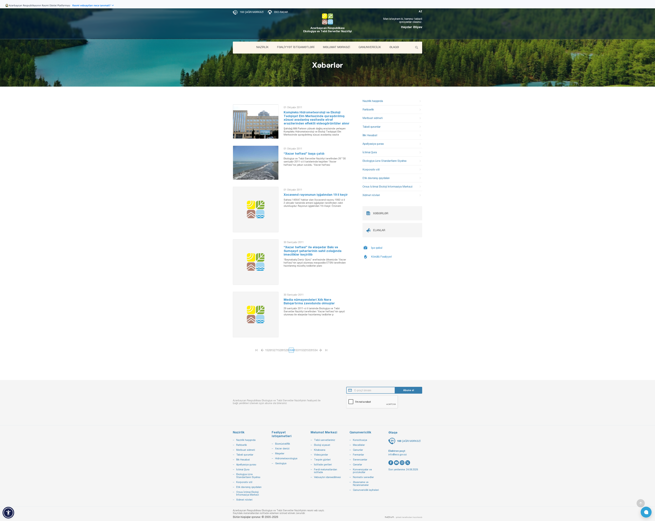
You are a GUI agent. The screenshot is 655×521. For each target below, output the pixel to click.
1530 (291, 350)
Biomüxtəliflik (282, 443)
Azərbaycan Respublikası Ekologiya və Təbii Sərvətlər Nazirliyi (327, 29)
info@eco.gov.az (397, 454)
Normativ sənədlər (363, 477)
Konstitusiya (360, 440)
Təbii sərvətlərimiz (324, 440)
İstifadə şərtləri (323, 464)
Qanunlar (358, 450)
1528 (279, 350)
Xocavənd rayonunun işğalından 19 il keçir (316, 194)
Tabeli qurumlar (371, 126)
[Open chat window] (646, 512)
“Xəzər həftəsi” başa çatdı (304, 153)
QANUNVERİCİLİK (370, 47)
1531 (297, 350)
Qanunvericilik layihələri (366, 490)
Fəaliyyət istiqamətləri (282, 434)
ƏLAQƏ (394, 47)
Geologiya (280, 463)
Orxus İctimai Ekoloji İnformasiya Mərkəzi (387, 186)
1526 (268, 350)
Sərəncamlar (360, 459)
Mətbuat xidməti (372, 118)
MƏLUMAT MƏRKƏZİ (336, 47)
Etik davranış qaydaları (376, 178)
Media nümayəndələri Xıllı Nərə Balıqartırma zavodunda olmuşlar (309, 301)
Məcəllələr (359, 445)
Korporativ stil (371, 169)
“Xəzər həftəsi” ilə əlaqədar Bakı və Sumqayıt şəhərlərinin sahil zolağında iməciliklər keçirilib (312, 250)
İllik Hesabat (369, 135)
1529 (285, 350)
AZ (420, 11)
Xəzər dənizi (282, 448)
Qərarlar (357, 464)
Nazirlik (238, 432)
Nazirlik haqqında (372, 100)
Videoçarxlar (321, 454)
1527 (273, 350)
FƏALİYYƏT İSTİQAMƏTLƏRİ (295, 47)
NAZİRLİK (262, 47)
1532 (302, 350)
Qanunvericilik (360, 432)
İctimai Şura (369, 152)
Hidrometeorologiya (286, 458)
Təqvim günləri (322, 459)
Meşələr (279, 453)
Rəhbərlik (368, 109)
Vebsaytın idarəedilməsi (327, 477)
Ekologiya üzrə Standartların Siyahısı (384, 160)
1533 (308, 350)
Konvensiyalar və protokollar (362, 471)
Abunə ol (408, 390)
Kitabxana (319, 450)
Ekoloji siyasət (322, 445)
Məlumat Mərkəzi (324, 432)
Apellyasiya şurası (373, 143)
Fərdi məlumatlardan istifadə (325, 471)
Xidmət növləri (371, 195)
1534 (314, 350)
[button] (8, 513)
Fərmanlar (358, 454)
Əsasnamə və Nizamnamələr (361, 483)
